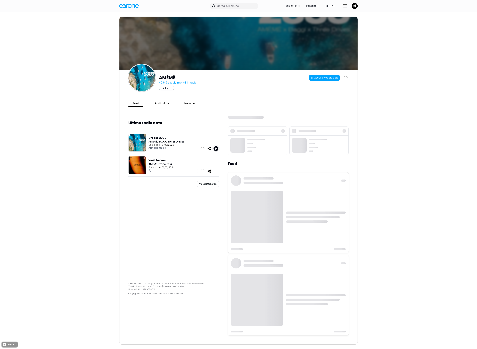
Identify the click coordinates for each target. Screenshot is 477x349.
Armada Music (157, 147)
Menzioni (189, 103)
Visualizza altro (208, 183)
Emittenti (330, 6)
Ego (151, 170)
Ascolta (11, 344)
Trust (131, 286)
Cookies (157, 286)
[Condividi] (209, 149)
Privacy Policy (143, 286)
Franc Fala (165, 164)
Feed (136, 103)
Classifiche (293, 6)
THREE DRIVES (176, 141)
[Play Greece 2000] (216, 149)
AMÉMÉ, (154, 141)
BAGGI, (163, 141)
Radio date (312, 6)
